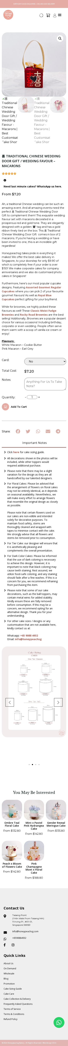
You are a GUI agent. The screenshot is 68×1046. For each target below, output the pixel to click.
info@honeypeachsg (28, 639)
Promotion (9, 983)
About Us (8, 963)
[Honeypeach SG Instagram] (14, 945)
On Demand (10, 968)
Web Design (47, 1043)
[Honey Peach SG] (8, 15)
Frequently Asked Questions (18, 1003)
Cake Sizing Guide (13, 988)
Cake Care (9, 993)
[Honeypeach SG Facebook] (6, 945)
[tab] (34, 443)
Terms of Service (12, 1009)
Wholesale (9, 973)
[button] (42, 16)
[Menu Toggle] (59, 15)
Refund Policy (10, 1019)
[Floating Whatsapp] (58, 1022)
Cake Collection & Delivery (17, 998)
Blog (6, 978)
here (16, 452)
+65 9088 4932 (29, 635)
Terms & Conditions (14, 1014)
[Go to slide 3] (35, 764)
